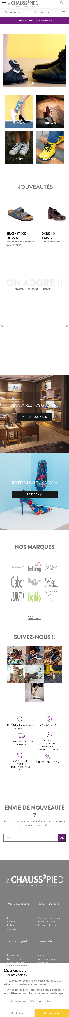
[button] (33, 83)
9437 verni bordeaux (53, 242)
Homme (11, 921)
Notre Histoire (15, 959)
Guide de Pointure (49, 921)
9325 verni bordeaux (17, 345)
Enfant (11, 925)
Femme (11, 918)
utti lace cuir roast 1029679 (51, 347)
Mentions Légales (48, 959)
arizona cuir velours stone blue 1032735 (20, 243)
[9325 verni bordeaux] (20, 317)
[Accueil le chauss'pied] (23, 3)
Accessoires (13, 929)
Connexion (44, 12)
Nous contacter (16, 962)
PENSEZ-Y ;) (34, 494)
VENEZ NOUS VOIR (34, 417)
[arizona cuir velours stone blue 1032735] (20, 213)
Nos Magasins (14, 955)
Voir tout (34, 618)
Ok (62, 838)
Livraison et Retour (49, 925)
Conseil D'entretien (49, 918)
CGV (41, 955)
